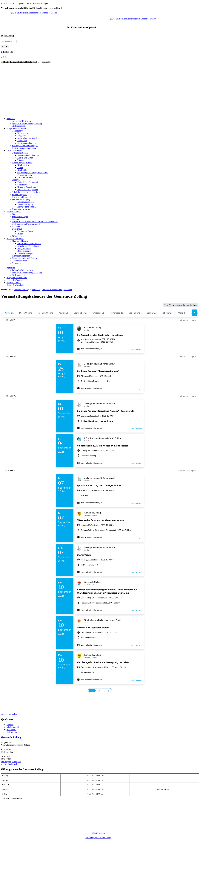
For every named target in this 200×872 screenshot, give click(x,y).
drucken (4, 714)
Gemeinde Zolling (11, 737)
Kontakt (10, 724)
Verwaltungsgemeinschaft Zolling (98, 837)
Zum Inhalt (6, 3)
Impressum (11, 729)
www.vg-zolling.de (9, 764)
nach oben (13, 714)
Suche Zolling (7, 36)
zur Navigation (18, 3)
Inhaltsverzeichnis (14, 727)
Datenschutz (12, 732)
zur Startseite (34, 3)
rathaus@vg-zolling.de (11, 761)
